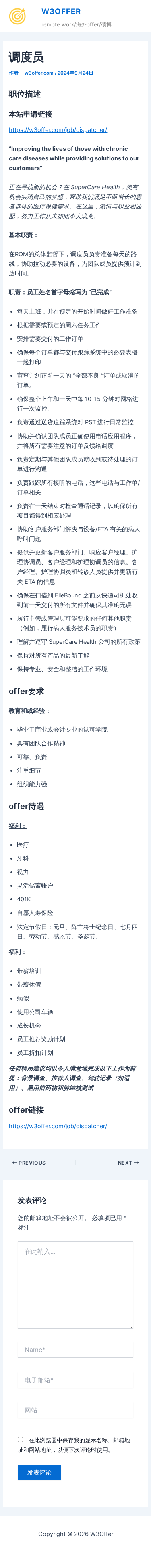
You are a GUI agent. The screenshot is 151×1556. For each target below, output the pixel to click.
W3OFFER (61, 11)
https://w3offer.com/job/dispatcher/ (58, 130)
